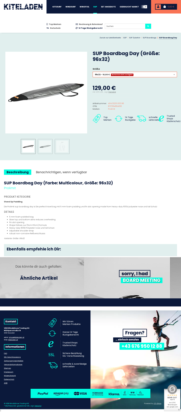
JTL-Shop (157, 403)
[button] (158, 6)
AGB (5, 383)
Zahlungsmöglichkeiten (13, 361)
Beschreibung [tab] (18, 172)
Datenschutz (9, 379)
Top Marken (55, 24)
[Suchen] (148, 26)
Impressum (8, 372)
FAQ (5, 353)
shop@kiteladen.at (16, 337)
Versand (112, 92)
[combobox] (135, 74)
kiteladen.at (13, 340)
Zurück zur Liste (106, 37)
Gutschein (55, 28)
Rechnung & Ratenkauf (91, 24)
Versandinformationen (13, 364)
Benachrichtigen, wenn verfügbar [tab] (61, 172)
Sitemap (7, 368)
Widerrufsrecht (10, 376)
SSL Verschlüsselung (12, 357)
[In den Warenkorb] (6, 49)
